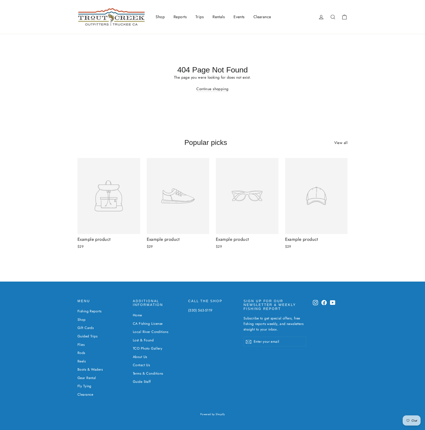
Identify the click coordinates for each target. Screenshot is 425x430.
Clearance (262, 17)
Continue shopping (212, 88)
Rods (81, 352)
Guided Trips (87, 336)
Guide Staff (142, 381)
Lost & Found (143, 340)
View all (341, 142)
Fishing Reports (89, 311)
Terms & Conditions (148, 373)
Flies (81, 344)
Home (137, 315)
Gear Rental (86, 377)
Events (239, 17)
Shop (160, 17)
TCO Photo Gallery (147, 348)
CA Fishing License (148, 323)
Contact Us (141, 365)
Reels (81, 361)
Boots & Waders (90, 369)
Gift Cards (85, 327)
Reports (180, 17)
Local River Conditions (150, 331)
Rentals (218, 17)
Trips (199, 17)
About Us (140, 356)
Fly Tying (84, 386)
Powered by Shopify (212, 414)
